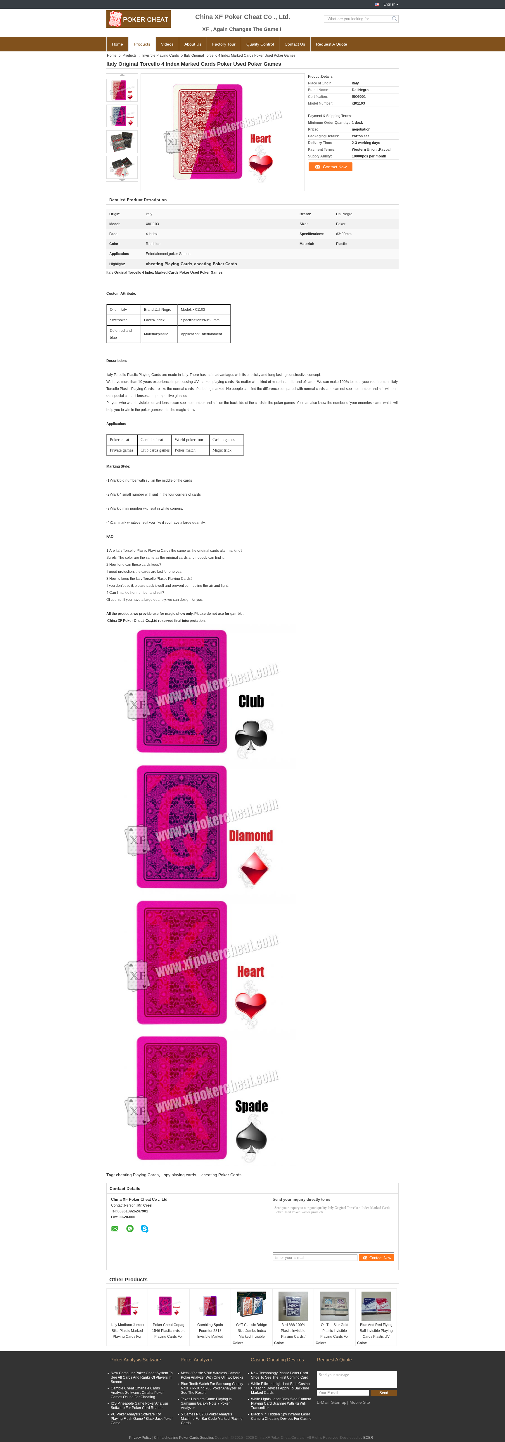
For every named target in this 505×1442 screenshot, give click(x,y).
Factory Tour (224, 44)
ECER (368, 1438)
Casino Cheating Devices (277, 1359)
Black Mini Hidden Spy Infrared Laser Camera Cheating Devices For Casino (281, 1416)
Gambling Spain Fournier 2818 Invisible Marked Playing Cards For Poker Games (210, 1331)
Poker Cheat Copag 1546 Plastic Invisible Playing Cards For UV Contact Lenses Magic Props (169, 1331)
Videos (167, 44)
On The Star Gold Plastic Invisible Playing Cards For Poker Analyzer (334, 1331)
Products (142, 44)
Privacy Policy (140, 1438)
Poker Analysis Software (135, 1359)
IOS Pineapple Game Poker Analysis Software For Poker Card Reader (140, 1405)
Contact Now (335, 166)
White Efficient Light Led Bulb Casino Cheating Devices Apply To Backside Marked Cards (280, 1388)
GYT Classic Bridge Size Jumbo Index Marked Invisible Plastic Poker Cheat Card (251, 1331)
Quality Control (260, 44)
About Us (192, 44)
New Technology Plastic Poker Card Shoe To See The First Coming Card (279, 1375)
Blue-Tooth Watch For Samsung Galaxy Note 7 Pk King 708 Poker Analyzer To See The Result (212, 1388)
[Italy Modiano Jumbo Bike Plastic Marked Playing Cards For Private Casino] (127, 1306)
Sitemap (338, 1402)
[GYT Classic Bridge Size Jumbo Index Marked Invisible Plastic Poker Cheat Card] (251, 1306)
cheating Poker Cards (221, 1174)
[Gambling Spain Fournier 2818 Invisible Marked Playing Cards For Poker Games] (210, 1306)
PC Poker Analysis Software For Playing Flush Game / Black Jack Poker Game (142, 1418)
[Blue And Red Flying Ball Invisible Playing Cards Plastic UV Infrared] (376, 1306)
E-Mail (322, 1402)
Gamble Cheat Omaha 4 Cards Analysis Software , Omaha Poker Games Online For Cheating (137, 1392)
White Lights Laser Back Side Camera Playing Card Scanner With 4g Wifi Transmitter (281, 1403)
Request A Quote (331, 44)
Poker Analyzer (196, 1359)
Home (117, 44)
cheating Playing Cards (137, 1174)
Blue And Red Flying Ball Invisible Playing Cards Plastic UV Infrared (376, 1331)
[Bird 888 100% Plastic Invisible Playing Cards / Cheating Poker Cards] (293, 1306)
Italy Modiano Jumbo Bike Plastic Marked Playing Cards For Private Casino (127, 1331)
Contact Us (295, 44)
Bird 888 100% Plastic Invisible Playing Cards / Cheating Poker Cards (293, 1331)
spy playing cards (180, 1174)
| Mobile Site (358, 1402)
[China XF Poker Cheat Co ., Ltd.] (138, 19)
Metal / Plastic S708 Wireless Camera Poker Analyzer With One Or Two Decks (212, 1375)
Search (395, 19)
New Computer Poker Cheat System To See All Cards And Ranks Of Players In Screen (142, 1377)
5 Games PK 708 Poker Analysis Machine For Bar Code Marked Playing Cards (212, 1418)
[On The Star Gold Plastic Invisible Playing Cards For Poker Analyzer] (334, 1306)
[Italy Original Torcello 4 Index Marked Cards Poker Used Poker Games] (122, 90)
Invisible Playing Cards (160, 55)
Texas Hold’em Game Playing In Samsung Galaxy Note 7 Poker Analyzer (206, 1403)
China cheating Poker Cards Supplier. (184, 1438)
